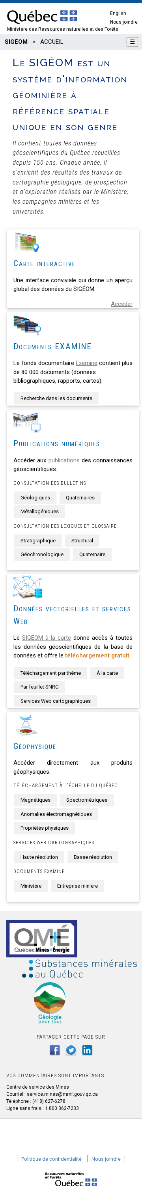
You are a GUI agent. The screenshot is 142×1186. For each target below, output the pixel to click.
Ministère (31, 886)
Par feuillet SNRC (39, 687)
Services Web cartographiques (56, 701)
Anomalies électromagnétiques (56, 814)
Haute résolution (39, 857)
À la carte (107, 673)
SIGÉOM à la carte (46, 637)
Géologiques (35, 498)
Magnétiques (35, 800)
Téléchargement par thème (51, 673)
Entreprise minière (77, 886)
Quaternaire (92, 554)
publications (64, 460)
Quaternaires (80, 498)
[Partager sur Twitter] (71, 1050)
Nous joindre (124, 22)
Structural (82, 541)
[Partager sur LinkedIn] (87, 1050)
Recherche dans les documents (56, 398)
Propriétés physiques (45, 828)
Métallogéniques (40, 511)
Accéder (122, 303)
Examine (86, 363)
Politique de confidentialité (51, 1159)
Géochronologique (42, 554)
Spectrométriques (86, 800)
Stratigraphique (38, 541)
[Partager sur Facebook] (55, 1050)
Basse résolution (93, 857)
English (118, 13)
